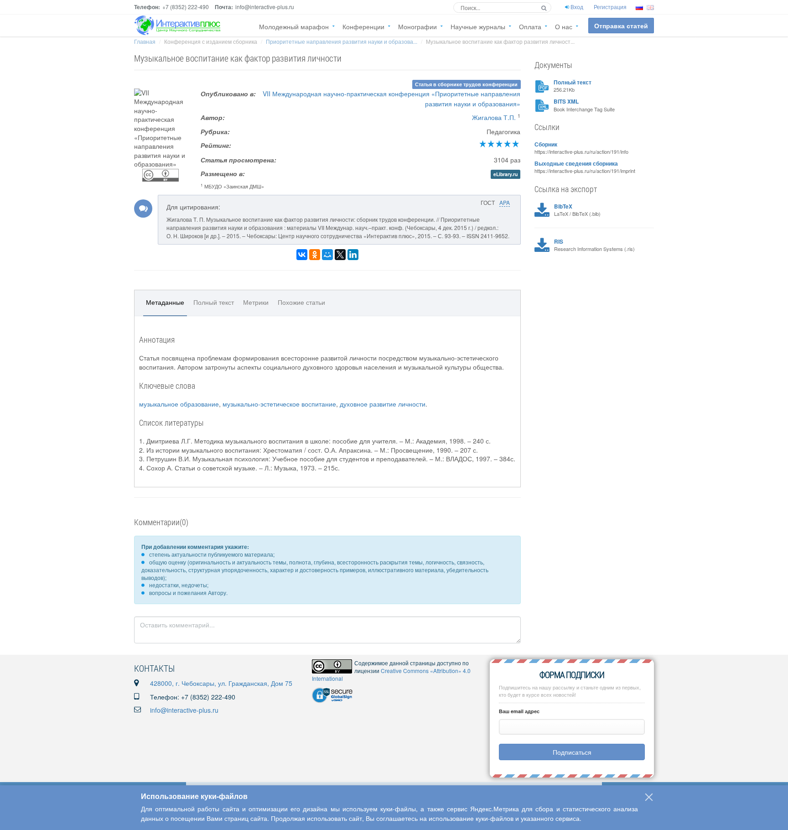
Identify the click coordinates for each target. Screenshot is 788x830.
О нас (563, 26)
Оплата (530, 26)
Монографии (417, 26)
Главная (145, 41)
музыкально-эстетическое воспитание (279, 403)
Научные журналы (478, 26)
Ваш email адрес (519, 711)
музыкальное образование (179, 403)
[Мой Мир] (327, 254)
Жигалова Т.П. (494, 117)
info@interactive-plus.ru (184, 710)
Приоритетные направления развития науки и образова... (341, 41)
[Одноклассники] (314, 254)
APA (504, 202)
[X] (340, 254)
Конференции (363, 26)
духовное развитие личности (382, 403)
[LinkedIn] (352, 254)
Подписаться (572, 752)
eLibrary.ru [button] (505, 174)
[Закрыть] (649, 797)
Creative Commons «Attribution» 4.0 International (391, 674)
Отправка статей (621, 25)
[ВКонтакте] (301, 254)
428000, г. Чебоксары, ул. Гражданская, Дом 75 (221, 683)
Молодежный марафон (294, 26)
